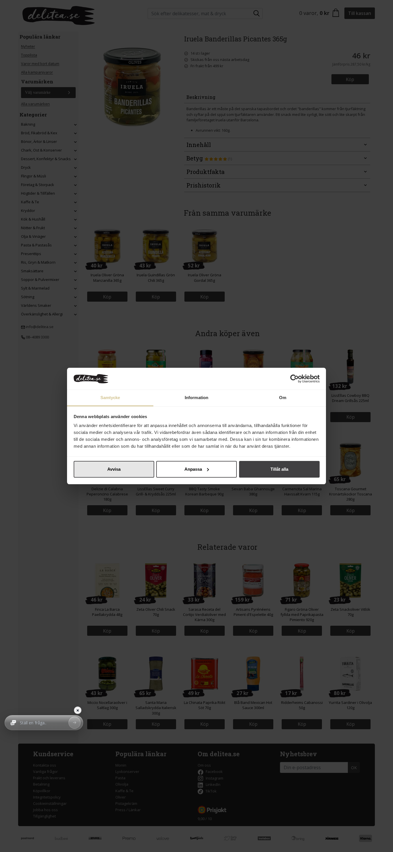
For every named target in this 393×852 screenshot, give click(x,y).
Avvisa (114, 469)
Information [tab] (196, 397)
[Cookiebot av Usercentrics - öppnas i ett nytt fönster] (294, 378)
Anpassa (193, 469)
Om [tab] (282, 397)
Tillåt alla (279, 469)
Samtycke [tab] (110, 397)
